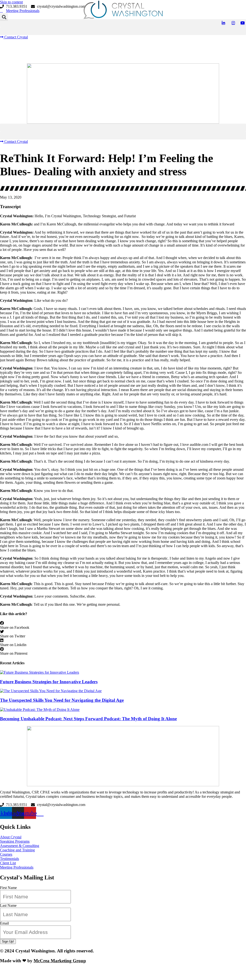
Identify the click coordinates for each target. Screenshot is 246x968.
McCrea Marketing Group (60, 960)
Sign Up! (8, 941)
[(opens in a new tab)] (123, 710)
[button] (123, 23)
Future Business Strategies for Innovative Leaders (49, 681)
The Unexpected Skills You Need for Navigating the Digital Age (62, 700)
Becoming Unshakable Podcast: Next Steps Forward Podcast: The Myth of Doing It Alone (88, 718)
